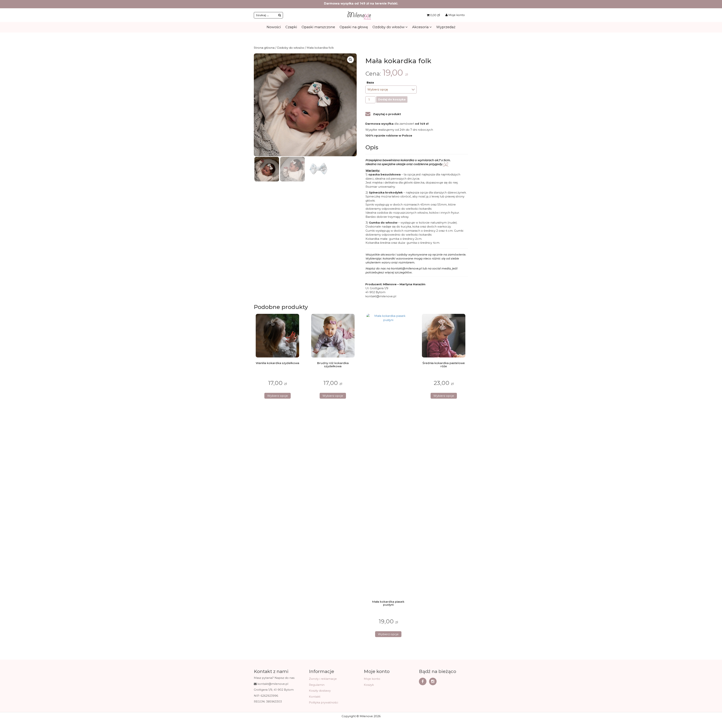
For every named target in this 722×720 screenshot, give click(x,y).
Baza (370, 82)
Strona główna (264, 47)
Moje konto (456, 15)
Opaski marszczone (318, 27)
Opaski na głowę (354, 27)
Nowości (274, 27)
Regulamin (317, 685)
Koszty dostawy (320, 690)
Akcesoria (420, 27)
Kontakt (314, 696)
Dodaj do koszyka (392, 99)
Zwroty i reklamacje (323, 679)
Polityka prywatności (323, 702)
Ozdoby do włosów (388, 27)
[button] (350, 59)
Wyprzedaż (445, 27)
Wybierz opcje (277, 396)
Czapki (291, 27)
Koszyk (369, 685)
